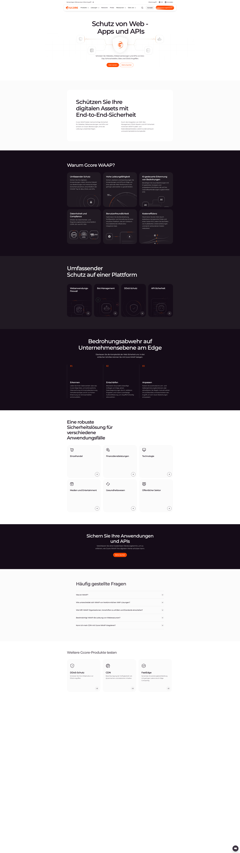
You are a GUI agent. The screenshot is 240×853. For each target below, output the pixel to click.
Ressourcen (120, 7)
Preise (112, 7)
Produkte (84, 7)
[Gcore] (72, 7)
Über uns (131, 7)
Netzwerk (104, 7)
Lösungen (94, 7)
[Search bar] (142, 8)
